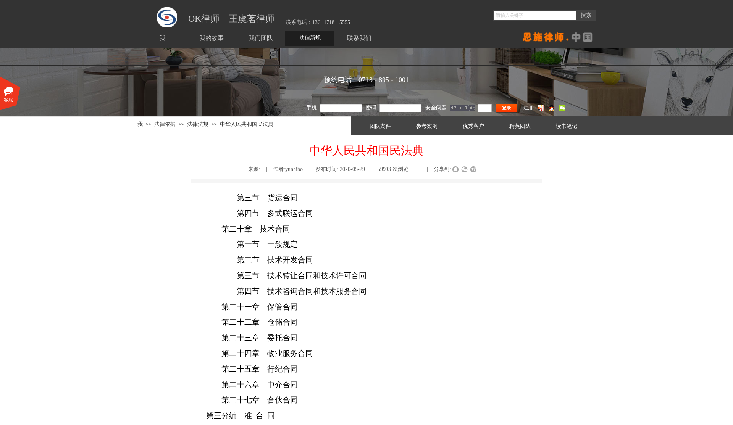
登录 (506, 108)
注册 (528, 108)
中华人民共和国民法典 (246, 124)
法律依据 (165, 124)
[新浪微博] (541, 109)
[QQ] (551, 109)
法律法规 (197, 124)
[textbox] (534, 15)
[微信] (562, 109)
